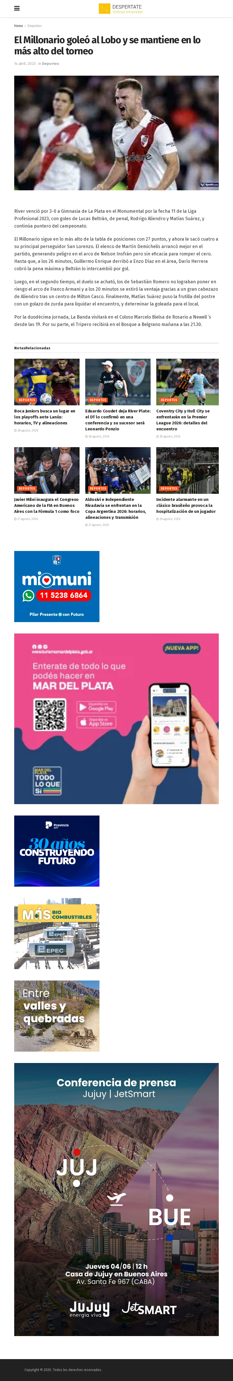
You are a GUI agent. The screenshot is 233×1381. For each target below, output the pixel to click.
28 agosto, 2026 (27, 430)
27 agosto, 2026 (27, 519)
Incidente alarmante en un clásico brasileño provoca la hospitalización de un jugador (185, 505)
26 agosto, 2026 (169, 519)
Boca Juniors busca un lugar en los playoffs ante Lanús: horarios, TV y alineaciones (44, 417)
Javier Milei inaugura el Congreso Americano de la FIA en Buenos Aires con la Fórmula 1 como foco (46, 505)
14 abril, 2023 (25, 63)
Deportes (35, 26)
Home (18, 26)
